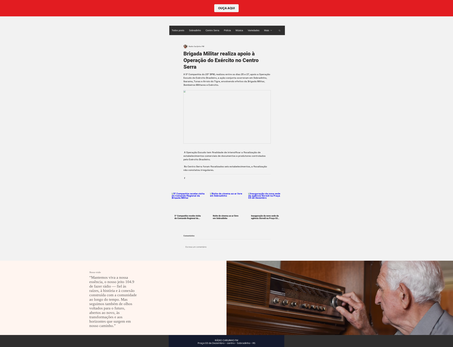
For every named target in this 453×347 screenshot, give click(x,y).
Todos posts (178, 30)
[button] (279, 30)
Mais (266, 30)
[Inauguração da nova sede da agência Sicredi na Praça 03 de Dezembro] (265, 202)
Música (239, 30)
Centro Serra (212, 30)
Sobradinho (195, 30)
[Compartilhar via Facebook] (184, 178)
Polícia (227, 30)
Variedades (253, 30)
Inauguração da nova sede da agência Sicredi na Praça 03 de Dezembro (265, 217)
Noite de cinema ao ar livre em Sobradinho (225, 217)
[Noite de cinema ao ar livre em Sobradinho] (227, 202)
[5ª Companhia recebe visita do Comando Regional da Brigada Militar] (189, 202)
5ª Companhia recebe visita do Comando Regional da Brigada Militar (187, 217)
